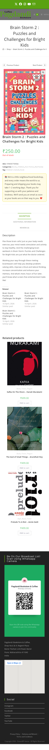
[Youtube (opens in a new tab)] (29, 4)
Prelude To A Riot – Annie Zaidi (24, 522)
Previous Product (13, 65)
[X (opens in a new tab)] (16, 4)
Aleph (19, 519)
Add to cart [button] (24, 403)
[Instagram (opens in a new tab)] (25, 4)
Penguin (29, 389)
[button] (43, 72)
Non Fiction (29, 167)
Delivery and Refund (29, 734)
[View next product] (45, 65)
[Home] (3, 49)
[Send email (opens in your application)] (33, 4)
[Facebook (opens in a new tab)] (20, 4)
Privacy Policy (15, 734)
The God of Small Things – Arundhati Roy (24, 457)
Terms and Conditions (25, 737)
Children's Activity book (15, 170)
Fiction (24, 389)
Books (14, 167)
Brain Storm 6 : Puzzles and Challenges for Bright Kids (11, 314)
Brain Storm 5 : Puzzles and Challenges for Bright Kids (34, 297)
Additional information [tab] (24, 222)
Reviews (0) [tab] (24, 228)
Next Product (37, 65)
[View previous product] (4, 65)
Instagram (8, 706)
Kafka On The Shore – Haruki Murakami (24, 392)
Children (21, 167)
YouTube (8, 721)
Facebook (8, 711)
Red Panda (39, 167)
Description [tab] (24, 216)
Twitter (7, 716)
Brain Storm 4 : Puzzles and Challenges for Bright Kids (11, 297)
